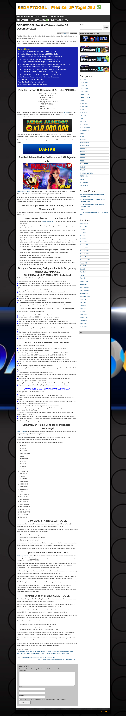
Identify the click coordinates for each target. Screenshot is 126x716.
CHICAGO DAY (84, 94)
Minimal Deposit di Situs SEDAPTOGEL (33, 84)
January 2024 (84, 284)
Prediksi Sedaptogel (58, 651)
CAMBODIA (83, 85)
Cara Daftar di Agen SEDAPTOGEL (31, 79)
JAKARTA (83, 115)
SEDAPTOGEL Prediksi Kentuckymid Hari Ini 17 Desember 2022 (56, 659)
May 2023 (83, 308)
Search (82, 24)
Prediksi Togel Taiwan (24, 191)
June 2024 (83, 269)
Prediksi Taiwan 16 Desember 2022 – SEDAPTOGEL (38, 51)
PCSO (82, 161)
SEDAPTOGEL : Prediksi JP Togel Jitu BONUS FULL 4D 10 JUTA (42, 20)
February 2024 (84, 281)
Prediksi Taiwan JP (40, 653)
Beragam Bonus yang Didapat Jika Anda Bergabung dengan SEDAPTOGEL (46, 64)
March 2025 (83, 242)
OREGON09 (83, 155)
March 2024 (83, 278)
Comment (22, 670)
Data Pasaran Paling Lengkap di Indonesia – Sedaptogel (39, 77)
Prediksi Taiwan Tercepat (54, 653)
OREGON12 (83, 158)
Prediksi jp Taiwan (22, 556)
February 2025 (84, 245)
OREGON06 (83, 152)
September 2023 (85, 296)
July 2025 (83, 230)
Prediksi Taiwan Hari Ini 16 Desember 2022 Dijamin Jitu (38, 54)
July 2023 (83, 302)
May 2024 (83, 272)
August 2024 (83, 263)
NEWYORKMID (84, 146)
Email (21, 691)
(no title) (82, 209)
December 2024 (84, 251)
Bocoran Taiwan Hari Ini (27, 651)
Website (21, 695)
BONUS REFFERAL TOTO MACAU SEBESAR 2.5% (42, 74)
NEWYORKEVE (84, 143)
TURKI (82, 179)
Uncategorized (84, 182)
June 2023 (83, 305)
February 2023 (84, 317)
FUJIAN (82, 109)
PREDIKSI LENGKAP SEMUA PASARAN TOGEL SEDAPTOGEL (41, 16)
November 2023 (84, 290)
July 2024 (83, 266)
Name (21, 687)
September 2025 (85, 223)
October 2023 (84, 293)
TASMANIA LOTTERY (86, 173)
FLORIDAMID (84, 106)
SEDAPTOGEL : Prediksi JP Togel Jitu (57, 7)
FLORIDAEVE (84, 103)
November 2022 (84, 326)
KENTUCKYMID (85, 128)
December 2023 (84, 287)
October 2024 (84, 257)
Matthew (66, 33)
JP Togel (66, 112)
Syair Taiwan (65, 653)
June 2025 (83, 233)
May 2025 (83, 236)
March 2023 (83, 314)
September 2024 (85, 260)
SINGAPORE (84, 164)
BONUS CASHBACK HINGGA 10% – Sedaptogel (40, 72)
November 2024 (84, 254)
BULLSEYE (83, 79)
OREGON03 (83, 149)
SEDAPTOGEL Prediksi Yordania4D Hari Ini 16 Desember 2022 (37, 658)
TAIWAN (82, 170)
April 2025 (83, 239)
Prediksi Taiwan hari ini (48, 221)
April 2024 (83, 275)
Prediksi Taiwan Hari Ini (28, 653)
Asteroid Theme (105, 712)
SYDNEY (83, 167)
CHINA (82, 100)
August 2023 (83, 299)
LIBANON (83, 134)
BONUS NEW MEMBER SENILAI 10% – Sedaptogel (41, 67)
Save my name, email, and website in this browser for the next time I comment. (44, 699)
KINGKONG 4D (84, 131)
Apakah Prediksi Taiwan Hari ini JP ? (32, 82)
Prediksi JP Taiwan (45, 651)
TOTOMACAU (84, 176)
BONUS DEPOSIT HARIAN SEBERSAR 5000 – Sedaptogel (44, 69)
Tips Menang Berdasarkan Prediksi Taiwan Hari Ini (40, 59)
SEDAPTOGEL (21, 431)
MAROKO (83, 140)
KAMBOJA (83, 121)
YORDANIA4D (84, 185)
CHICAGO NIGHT (85, 97)
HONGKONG (84, 112)
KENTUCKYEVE (85, 125)
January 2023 (84, 320)
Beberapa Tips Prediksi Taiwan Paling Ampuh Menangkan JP (40, 56)
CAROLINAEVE (84, 91)
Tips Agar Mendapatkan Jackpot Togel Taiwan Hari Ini (42, 62)
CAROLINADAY (84, 88)
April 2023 (83, 311)
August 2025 (83, 227)
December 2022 (84, 323)
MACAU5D (83, 137)
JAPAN (82, 119)
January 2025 (84, 248)
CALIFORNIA (84, 82)
